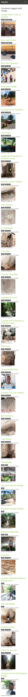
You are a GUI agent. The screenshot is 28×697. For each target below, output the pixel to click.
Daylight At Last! (9, 297)
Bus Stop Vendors (9, 63)
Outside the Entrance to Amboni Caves (12, 321)
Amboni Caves (7, 161)
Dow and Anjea (8, 40)
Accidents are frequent (12, 109)
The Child (5, 133)
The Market (6, 462)
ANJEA (4, 2)
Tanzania (3, 19)
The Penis (5, 346)
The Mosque (7, 228)
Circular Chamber (9, 274)
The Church (6, 205)
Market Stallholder (10, 532)
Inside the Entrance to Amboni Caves (11, 157)
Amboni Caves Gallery (11, 181)
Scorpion (5, 555)
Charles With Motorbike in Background (13, 579)
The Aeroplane (8, 604)
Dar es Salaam (7, 89)
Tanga (7, 19)
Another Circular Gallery (12, 392)
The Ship (5, 251)
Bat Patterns (7, 416)
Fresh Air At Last (9, 650)
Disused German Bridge (12, 485)
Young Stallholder (9, 369)
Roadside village (9, 86)
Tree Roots (6, 439)
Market (6, 534)
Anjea (11, 19)
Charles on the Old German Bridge (14, 674)
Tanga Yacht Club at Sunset (11, 15)
